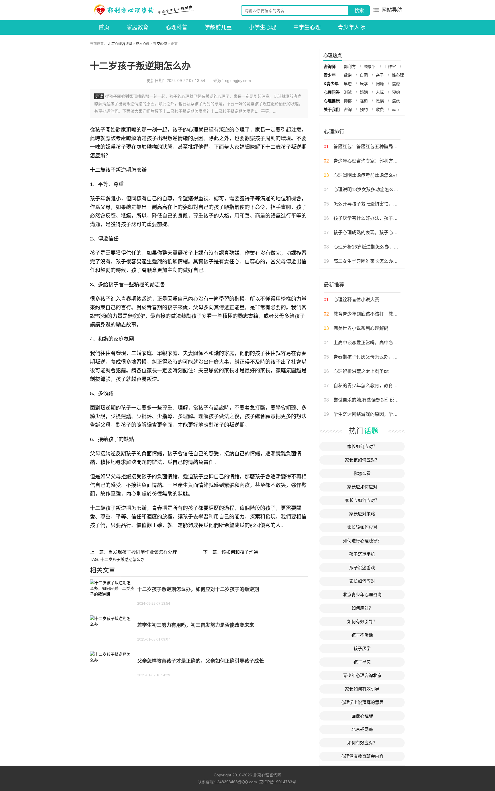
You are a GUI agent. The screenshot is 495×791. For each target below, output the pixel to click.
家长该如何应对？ (362, 459)
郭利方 (350, 66)
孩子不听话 (362, 635)
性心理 (398, 75)
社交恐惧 (160, 44)
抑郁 (348, 101)
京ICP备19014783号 (277, 782)
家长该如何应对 (362, 527)
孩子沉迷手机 (362, 554)
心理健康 (332, 101)
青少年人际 (351, 27)
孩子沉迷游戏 (362, 567)
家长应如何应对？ (362, 500)
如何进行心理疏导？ (362, 540)
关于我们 (332, 109)
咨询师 (330, 66)
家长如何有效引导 (362, 688)
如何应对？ (362, 608)
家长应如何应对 (362, 486)
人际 (380, 92)
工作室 (390, 66)
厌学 (364, 83)
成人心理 (143, 44)
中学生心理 (307, 27)
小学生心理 (262, 27)
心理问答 (332, 92)
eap (395, 109)
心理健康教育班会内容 (362, 756)
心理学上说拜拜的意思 (362, 702)
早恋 (348, 83)
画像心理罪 (362, 715)
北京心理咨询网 (120, 44)
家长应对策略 (362, 513)
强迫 (364, 101)
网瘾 (380, 83)
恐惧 (380, 101)
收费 (380, 109)
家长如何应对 (362, 581)
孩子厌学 (362, 648)
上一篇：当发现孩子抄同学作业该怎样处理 (133, 552)
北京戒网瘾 (362, 729)
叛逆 (348, 75)
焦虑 (396, 83)
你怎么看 (362, 473)
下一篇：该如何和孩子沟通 (230, 552)
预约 (396, 92)
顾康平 (370, 66)
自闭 (364, 75)
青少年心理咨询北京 (362, 675)
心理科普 (176, 27)
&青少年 (331, 83)
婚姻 (364, 92)
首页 (104, 27)
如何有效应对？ (362, 742)
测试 (348, 92)
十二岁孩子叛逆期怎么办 (122, 559)
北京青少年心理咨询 (362, 594)
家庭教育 (137, 27)
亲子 (380, 75)
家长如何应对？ (362, 446)
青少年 (330, 75)
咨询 (348, 109)
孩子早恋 (362, 661)
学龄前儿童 (218, 27)
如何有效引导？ (362, 621)
